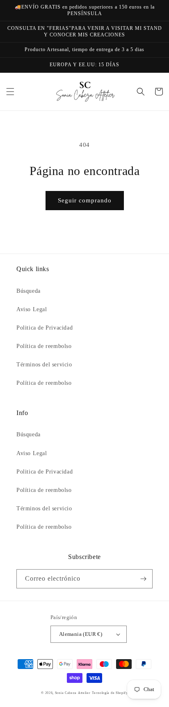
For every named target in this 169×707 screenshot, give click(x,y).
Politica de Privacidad (44, 328)
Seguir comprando (85, 200)
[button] (10, 92)
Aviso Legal (31, 309)
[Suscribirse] (143, 578)
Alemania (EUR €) (80, 634)
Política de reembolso (44, 346)
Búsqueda (28, 291)
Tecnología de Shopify (110, 693)
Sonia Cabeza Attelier (73, 693)
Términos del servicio (44, 364)
